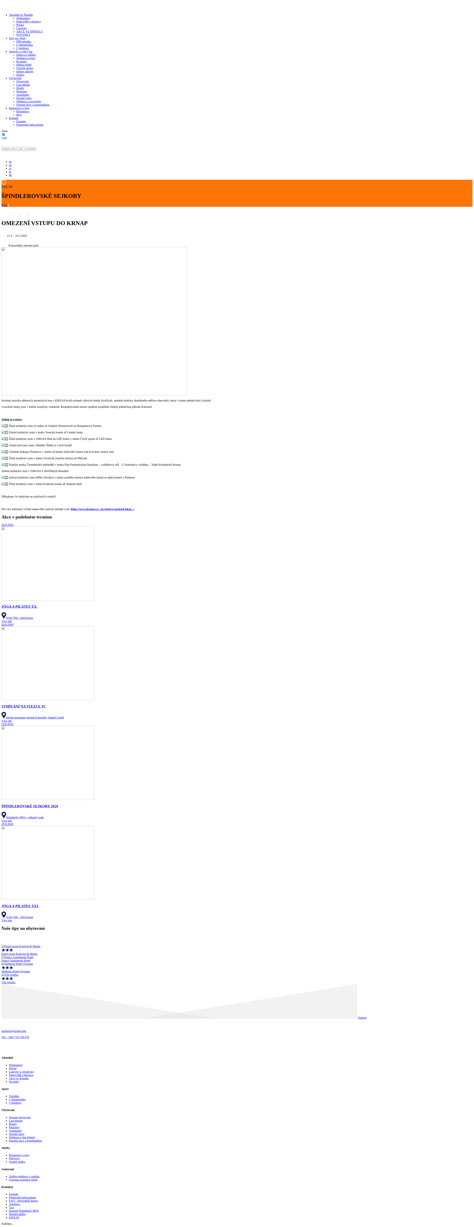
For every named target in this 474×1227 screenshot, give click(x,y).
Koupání (21, 61)
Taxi (11, 1207)
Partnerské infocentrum (29, 124)
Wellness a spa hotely (28, 101)
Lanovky (21, 28)
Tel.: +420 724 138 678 (15, 1037)
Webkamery (23, 18)
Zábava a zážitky (26, 54)
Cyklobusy (22, 48)
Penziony (21, 91)
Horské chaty (24, 98)
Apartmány (22, 94)
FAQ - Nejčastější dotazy (23, 1200)
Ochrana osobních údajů (23, 1179)
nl (10, 171)
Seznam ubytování (20, 1117)
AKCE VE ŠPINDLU (29, 31)
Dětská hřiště (23, 64)
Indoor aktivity (25, 71)
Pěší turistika (23, 41)
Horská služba (17, 1214)
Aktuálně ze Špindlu (21, 14)
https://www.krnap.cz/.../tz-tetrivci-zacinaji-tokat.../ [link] (102, 509)
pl (10, 168)
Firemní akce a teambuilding (32, 104)
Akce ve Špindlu (19, 1078)
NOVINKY (23, 34)
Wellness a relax (25, 58)
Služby (20, 74)
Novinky (14, 1081)
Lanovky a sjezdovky (21, 1071)
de (10, 165)
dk (10, 175)
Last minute (23, 84)
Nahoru (362, 1017)
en (10, 161)
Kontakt (13, 118)
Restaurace (22, 111)
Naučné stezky (25, 68)
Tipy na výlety (17, 38)
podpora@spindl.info (13, 1031)
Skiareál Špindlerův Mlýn (24, 1210)
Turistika (14, 1096)
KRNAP (14, 1217)
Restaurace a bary (19, 108)
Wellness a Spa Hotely (22, 1137)
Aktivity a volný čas (20, 51)
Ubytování (15, 78)
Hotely (20, 88)
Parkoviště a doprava (28, 21)
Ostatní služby (17, 1161)
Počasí (20, 24)
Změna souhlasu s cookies (24, 1176)
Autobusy (14, 1204)
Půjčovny (14, 1158)
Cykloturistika (24, 44)
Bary (19, 114)
